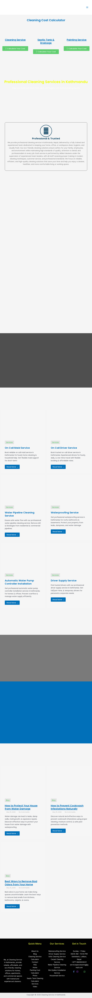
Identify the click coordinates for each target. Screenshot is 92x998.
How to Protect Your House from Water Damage (21, 807)
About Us (34, 951)
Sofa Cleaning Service (57, 956)
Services (35, 984)
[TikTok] (81, 972)
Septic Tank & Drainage (45, 41)
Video (35, 987)
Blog (7, 800)
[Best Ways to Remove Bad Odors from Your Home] (23, 856)
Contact (35, 962)
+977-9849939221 (79, 962)
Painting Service (76, 39)
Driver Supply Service (57, 954)
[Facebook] (74, 972)
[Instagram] (77, 972)
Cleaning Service (15, 39)
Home (35, 967)
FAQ (35, 965)
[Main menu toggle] (87, 7)
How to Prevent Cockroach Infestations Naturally (67, 807)
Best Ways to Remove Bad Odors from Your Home (21, 883)
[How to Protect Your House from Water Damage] (23, 780)
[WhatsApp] (84, 972)
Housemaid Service (57, 976)
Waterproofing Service (57, 951)
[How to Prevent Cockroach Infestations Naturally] (69, 780)
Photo (35, 976)
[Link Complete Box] (23, 441)
